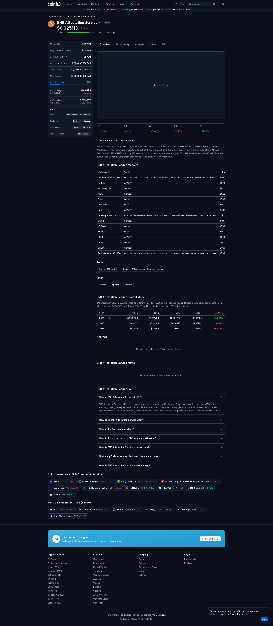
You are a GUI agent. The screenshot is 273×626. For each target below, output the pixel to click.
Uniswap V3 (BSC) (107, 215)
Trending (97, 571)
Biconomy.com (105, 188)
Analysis (110, 4)
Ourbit (101, 221)
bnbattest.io (72, 115)
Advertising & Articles (149, 567)
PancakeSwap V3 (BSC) (109, 177)
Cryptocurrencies (56, 16)
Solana (53, 583)
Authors (142, 563)
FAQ (164, 44)
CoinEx (101, 242)
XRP (52, 591)
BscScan (76, 121)
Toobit (101, 231)
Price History (122, 44)
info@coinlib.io (159, 615)
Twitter (75, 127)
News (153, 44)
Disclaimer (189, 563)
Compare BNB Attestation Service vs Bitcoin (142, 269)
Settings (142, 575)
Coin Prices (98, 559)
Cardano (54, 603)
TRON (53, 599)
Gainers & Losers (101, 575)
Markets (95, 4)
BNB (52, 579)
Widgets (97, 591)
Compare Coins (100, 599)
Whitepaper (85, 115)
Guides (96, 583)
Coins (70, 4)
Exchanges (81, 4)
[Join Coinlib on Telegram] (175, 4)
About (141, 559)
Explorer (115, 284)
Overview (105, 44)
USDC (54, 587)
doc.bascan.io (84, 134)
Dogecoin (56, 595)
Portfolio (134, 4)
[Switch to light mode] (182, 3)
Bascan (87, 121)
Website (102, 284)
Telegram (86, 127)
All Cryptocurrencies (57, 563)
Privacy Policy (190, 559)
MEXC (100, 194)
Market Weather (100, 567)
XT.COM (102, 226)
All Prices (52, 559)
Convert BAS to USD (108, 269)
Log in (141, 571)
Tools (121, 4)
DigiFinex (102, 204)
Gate (100, 199)
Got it (264, 619)
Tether (54, 575)
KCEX (100, 237)
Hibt (100, 210)
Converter (98, 603)
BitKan (101, 248)
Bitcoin (53, 567)
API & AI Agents (100, 595)
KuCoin (101, 183)
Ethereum (55, 571)
